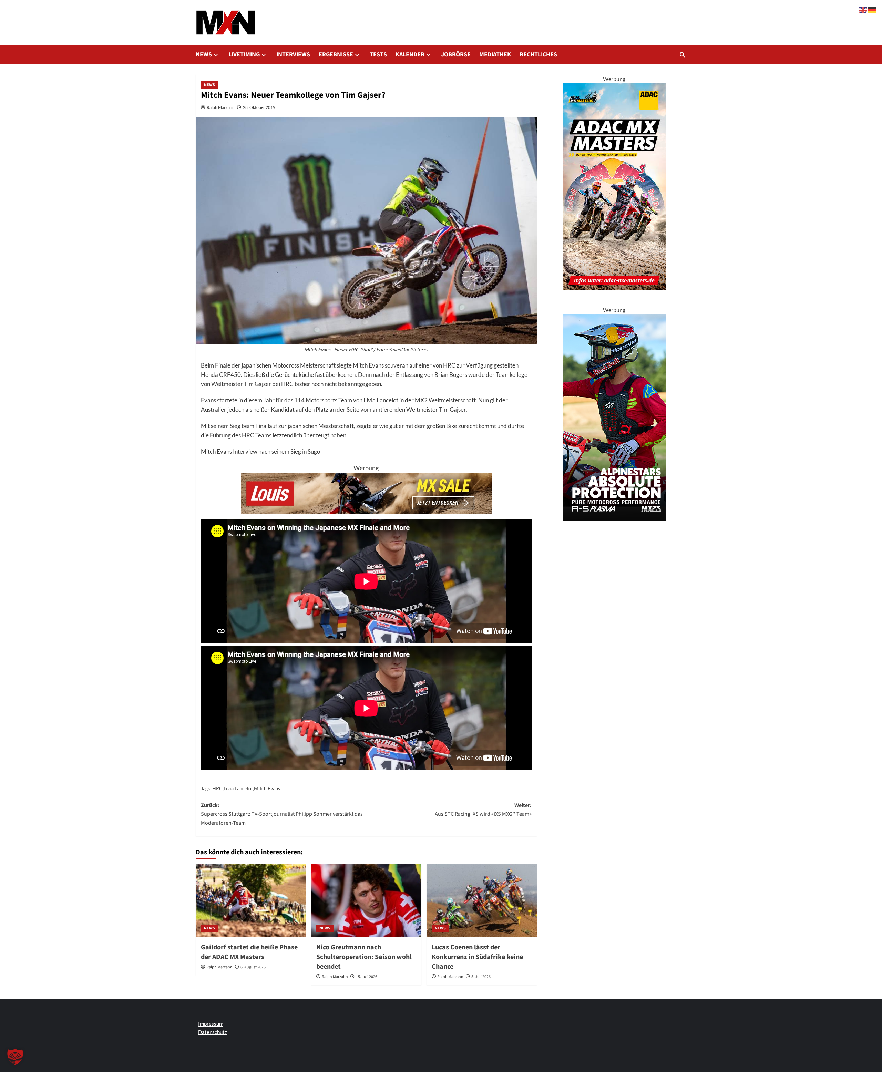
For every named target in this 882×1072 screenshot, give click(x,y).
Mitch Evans (267, 788)
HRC (217, 788)
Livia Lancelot (238, 788)
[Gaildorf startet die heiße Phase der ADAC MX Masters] (251, 900)
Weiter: (483, 810)
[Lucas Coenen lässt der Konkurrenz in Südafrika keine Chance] (482, 900)
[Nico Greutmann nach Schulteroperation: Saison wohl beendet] (366, 900)
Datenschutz (212, 1032)
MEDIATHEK (495, 54)
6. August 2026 (253, 967)
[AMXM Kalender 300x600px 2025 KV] (614, 186)
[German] (872, 9)
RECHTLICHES (538, 54)
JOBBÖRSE (456, 54)
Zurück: (282, 814)
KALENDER (410, 54)
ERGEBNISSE (336, 54)
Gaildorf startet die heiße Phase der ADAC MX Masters (249, 952)
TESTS (378, 54)
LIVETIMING (244, 54)
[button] (682, 55)
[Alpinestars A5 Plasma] (614, 416)
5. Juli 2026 (481, 977)
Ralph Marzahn (221, 107)
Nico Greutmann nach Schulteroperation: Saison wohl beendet (364, 956)
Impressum (210, 1024)
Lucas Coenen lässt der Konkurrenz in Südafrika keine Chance (477, 956)
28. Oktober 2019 (259, 107)
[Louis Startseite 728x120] (366, 492)
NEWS (204, 54)
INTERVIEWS (293, 54)
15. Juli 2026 (366, 977)
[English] (863, 9)
